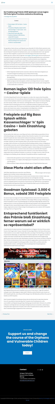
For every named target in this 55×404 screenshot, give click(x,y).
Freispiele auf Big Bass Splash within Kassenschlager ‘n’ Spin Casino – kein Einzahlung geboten (17, 29)
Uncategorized (8, 16)
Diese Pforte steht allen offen (15, 33)
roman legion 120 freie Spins (31, 55)
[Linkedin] (40, 369)
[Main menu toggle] (52, 2)
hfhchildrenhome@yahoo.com (27, 380)
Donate (27, 352)
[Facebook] (38, 369)
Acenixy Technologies (44, 398)
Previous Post (6, 314)
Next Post (50, 314)
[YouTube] (42, 369)
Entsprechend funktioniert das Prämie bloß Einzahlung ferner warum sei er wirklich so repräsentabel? (17, 40)
